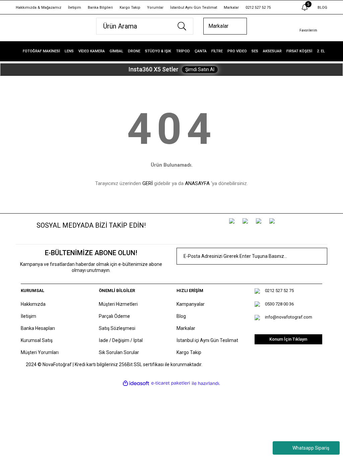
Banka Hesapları (38, 328)
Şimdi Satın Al (199, 69)
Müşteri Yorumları (40, 352)
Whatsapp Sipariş (310, 448)
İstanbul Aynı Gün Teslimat (193, 7)
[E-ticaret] (170, 383)
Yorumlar (155, 7)
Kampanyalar (191, 304)
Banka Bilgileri (100, 7)
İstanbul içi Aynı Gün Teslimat (207, 340)
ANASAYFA (197, 183)
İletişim (74, 7)
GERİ (147, 183)
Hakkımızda (33, 304)
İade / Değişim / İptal (121, 340)
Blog (181, 316)
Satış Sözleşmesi (117, 328)
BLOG (322, 7)
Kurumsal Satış (37, 340)
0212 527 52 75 (258, 7)
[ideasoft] (136, 383)
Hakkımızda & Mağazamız (38, 7)
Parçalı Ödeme (114, 316)
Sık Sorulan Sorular (119, 352)
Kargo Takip (130, 7)
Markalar (231, 7)
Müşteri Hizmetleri (118, 304)
